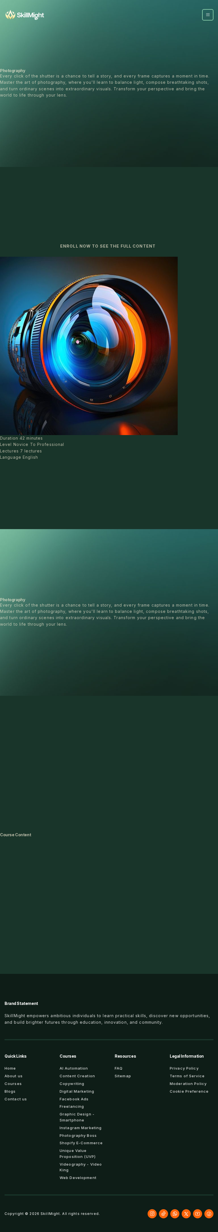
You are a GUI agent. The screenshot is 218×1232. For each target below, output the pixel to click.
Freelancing (72, 1106)
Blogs (10, 1091)
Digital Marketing (77, 1091)
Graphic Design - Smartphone (77, 1117)
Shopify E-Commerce (81, 1143)
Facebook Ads (74, 1099)
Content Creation (77, 1076)
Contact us (16, 1099)
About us (14, 1076)
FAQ (119, 1068)
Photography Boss (78, 1135)
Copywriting (72, 1083)
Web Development (78, 1177)
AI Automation (74, 1068)
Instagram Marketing (81, 1127)
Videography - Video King (81, 1167)
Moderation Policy (188, 1083)
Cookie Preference (189, 1091)
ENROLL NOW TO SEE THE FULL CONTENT (108, 246)
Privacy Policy (184, 1068)
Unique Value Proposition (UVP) (78, 1153)
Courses (13, 1083)
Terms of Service (187, 1076)
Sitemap (123, 1076)
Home (10, 1068)
